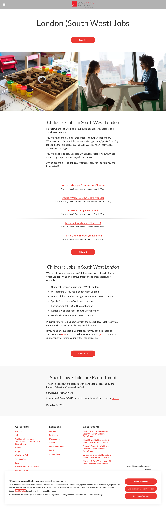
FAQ (17, 463)
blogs (98, 334)
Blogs (17, 451)
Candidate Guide (22, 455)
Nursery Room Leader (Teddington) (83, 235)
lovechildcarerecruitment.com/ (139, 466)
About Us (19, 431)
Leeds (52, 450)
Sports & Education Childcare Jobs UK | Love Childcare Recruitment (96, 448)
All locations (54, 454)
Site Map (147, 470)
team (64, 334)
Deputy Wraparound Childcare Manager (83, 197)
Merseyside (54, 439)
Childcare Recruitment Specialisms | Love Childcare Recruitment (27, 441)
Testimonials (20, 459)
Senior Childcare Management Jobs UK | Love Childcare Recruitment (96, 433)
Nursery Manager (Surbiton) (83, 210)
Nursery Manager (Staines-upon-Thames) (83, 185)
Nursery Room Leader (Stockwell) (83, 223)
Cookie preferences (140, 496)
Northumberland (56, 446)
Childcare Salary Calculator (27, 466)
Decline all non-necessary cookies (141, 489)
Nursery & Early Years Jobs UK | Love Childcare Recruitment (97, 462)
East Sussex (54, 435)
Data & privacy (21, 470)
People (115, 398)
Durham (52, 431)
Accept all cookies (141, 481)
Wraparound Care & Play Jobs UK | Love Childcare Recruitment (97, 456)
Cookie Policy (20, 491)
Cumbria (53, 442)
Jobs (17, 435)
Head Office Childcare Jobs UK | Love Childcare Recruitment (97, 441)
